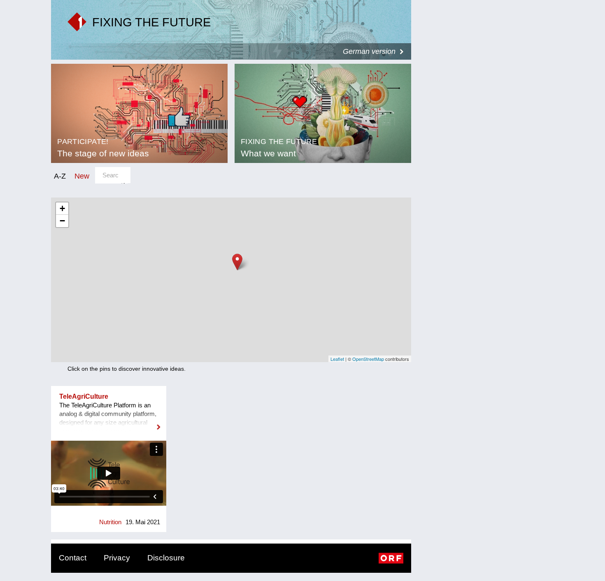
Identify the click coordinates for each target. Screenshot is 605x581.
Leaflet (337, 359)
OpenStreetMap (368, 359)
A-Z (60, 176)
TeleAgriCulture (83, 396)
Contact (72, 557)
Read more (108, 421)
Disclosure (166, 557)
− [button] (62, 221)
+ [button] (62, 208)
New (81, 176)
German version (369, 51)
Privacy (117, 557)
